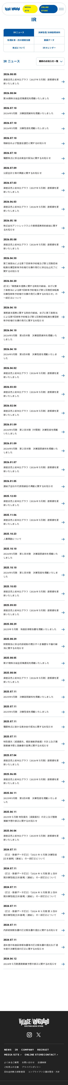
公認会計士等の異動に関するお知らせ (22, 173)
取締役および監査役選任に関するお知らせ (24, 143)
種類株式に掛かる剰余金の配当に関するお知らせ (28, 727)
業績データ (49, 40)
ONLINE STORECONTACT (40, 1054)
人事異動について (12, 539)
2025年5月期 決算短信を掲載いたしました (26, 712)
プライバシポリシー (31, 1067)
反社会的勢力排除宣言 (14, 1071)
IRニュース (18, 32)
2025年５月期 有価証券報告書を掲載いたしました (29, 629)
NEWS (8, 1050)
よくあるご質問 (11, 1062)
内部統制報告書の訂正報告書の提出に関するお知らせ (30, 930)
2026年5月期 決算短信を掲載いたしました (26, 128)
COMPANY (27, 1050)
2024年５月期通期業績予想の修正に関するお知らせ (29, 964)
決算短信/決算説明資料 (49, 32)
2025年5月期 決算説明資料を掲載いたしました (28, 697)
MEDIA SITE (28, 9)
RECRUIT (43, 1050)
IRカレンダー (49, 47)
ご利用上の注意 (11, 1067)
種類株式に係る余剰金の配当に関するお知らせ (27, 158)
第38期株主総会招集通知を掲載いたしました (26, 98)
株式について (19, 47)
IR (16, 1050)
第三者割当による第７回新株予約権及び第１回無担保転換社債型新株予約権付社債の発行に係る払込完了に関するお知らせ (30, 267)
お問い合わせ (28, 1062)
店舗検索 (42, 1062)
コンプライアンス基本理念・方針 (44, 1071)
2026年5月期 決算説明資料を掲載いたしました (28, 113)
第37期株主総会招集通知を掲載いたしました (26, 663)
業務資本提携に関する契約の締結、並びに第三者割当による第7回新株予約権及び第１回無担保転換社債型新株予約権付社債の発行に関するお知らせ (31, 316)
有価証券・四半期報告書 (18, 40)
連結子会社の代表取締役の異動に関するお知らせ (28, 486)
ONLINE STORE (45, 9)
